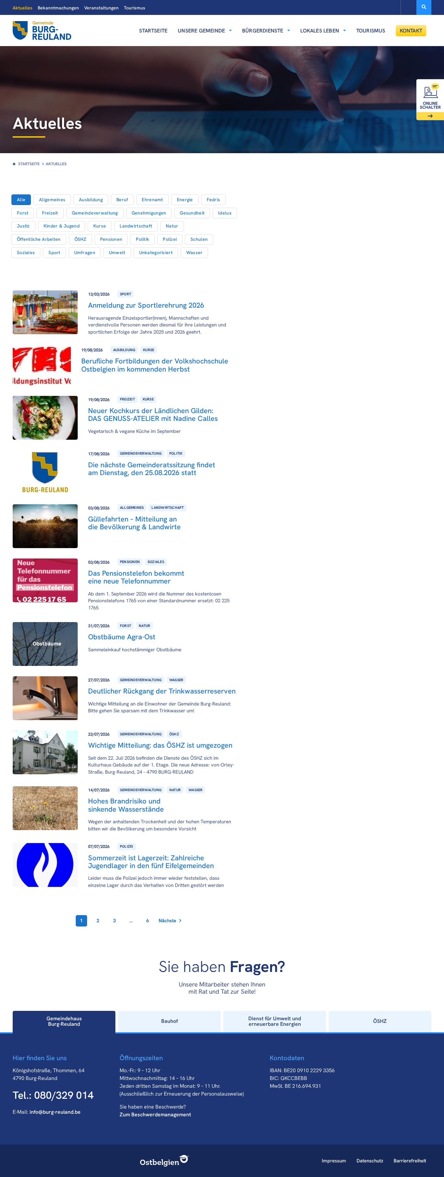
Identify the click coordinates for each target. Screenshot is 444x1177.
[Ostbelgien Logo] (165, 1161)
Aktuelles (23, 8)
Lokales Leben (319, 30)
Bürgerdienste (262, 30)
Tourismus (134, 8)
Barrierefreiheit (410, 1161)
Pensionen (111, 239)
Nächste (167, 920)
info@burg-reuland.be (55, 1112)
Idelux (224, 213)
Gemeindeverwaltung (95, 213)
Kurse (99, 226)
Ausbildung (91, 199)
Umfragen (84, 252)
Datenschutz (370, 1161)
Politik (142, 239)
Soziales (26, 252)
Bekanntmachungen (58, 8)
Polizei (170, 239)
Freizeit (50, 213)
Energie (185, 199)
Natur (172, 226)
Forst (22, 213)
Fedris (213, 199)
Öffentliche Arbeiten (39, 239)
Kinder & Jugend (62, 226)
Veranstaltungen (101, 8)
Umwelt (117, 252)
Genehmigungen (149, 213)
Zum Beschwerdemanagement (155, 1114)
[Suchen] (423, 7)
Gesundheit (192, 213)
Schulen (199, 239)
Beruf (122, 199)
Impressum (334, 1161)
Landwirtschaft (136, 226)
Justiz (23, 226)
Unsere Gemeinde (201, 30)
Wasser (194, 252)
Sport (54, 252)
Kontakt (411, 30)
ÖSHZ (80, 239)
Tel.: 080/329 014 (53, 1095)
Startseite (153, 30)
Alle (21, 199)
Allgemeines (52, 199)
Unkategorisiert (156, 252)
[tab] (64, 1021)
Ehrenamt (152, 199)
